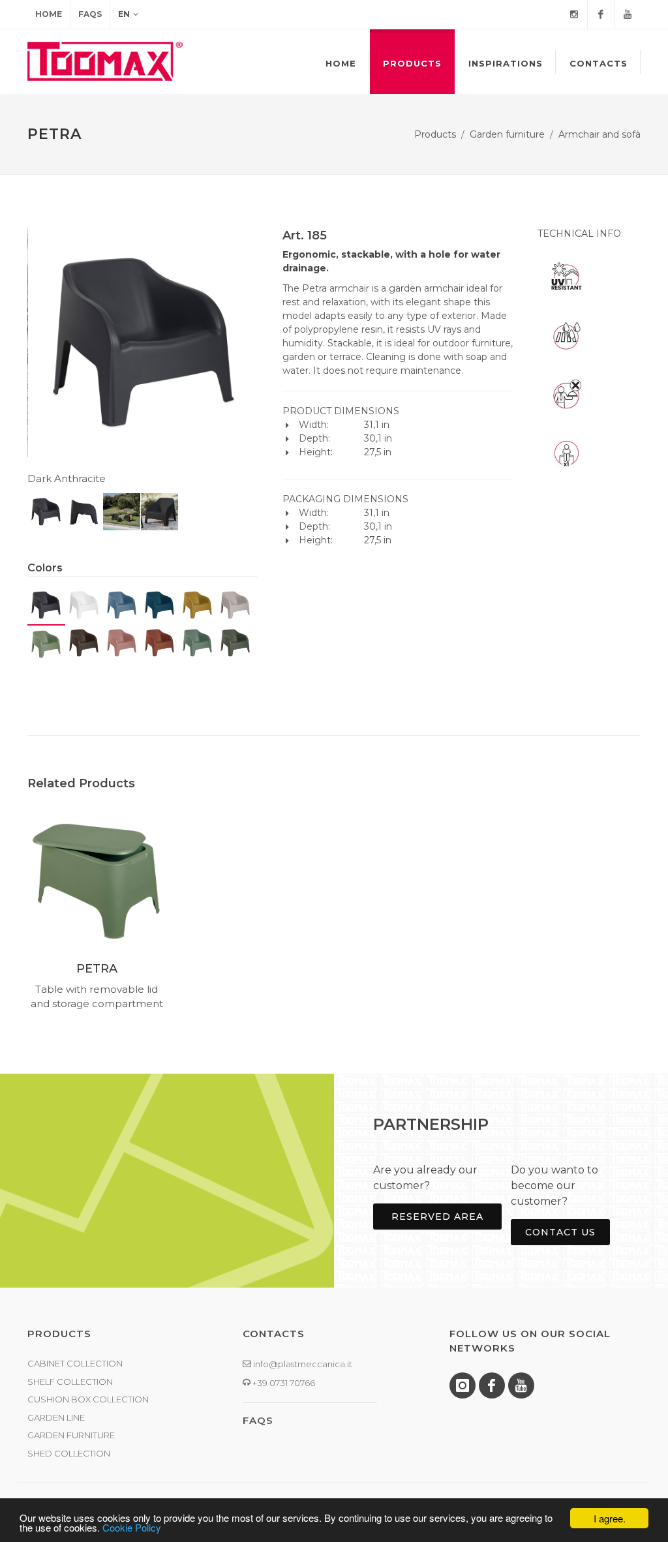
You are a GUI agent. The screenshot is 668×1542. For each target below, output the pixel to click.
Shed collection (68, 1453)
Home (48, 14)
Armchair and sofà (599, 134)
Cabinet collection (75, 1363)
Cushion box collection (88, 1399)
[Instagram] (574, 14)
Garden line (56, 1417)
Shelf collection (70, 1381)
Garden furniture (507, 134)
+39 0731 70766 (282, 1383)
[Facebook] (601, 14)
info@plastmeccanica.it (301, 1364)
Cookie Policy (131, 1527)
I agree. (610, 1518)
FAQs (90, 14)
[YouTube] (628, 14)
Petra (96, 968)
